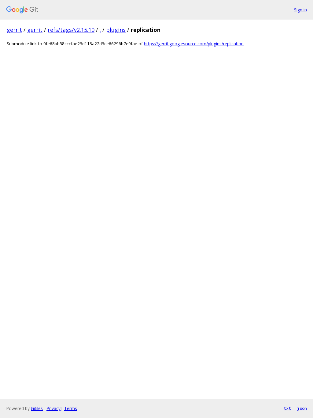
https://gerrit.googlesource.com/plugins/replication (194, 44)
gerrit (14, 29)
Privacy (53, 408)
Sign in (300, 10)
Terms (70, 408)
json (302, 408)
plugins (116, 29)
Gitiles (37, 408)
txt (287, 408)
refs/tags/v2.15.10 (71, 29)
